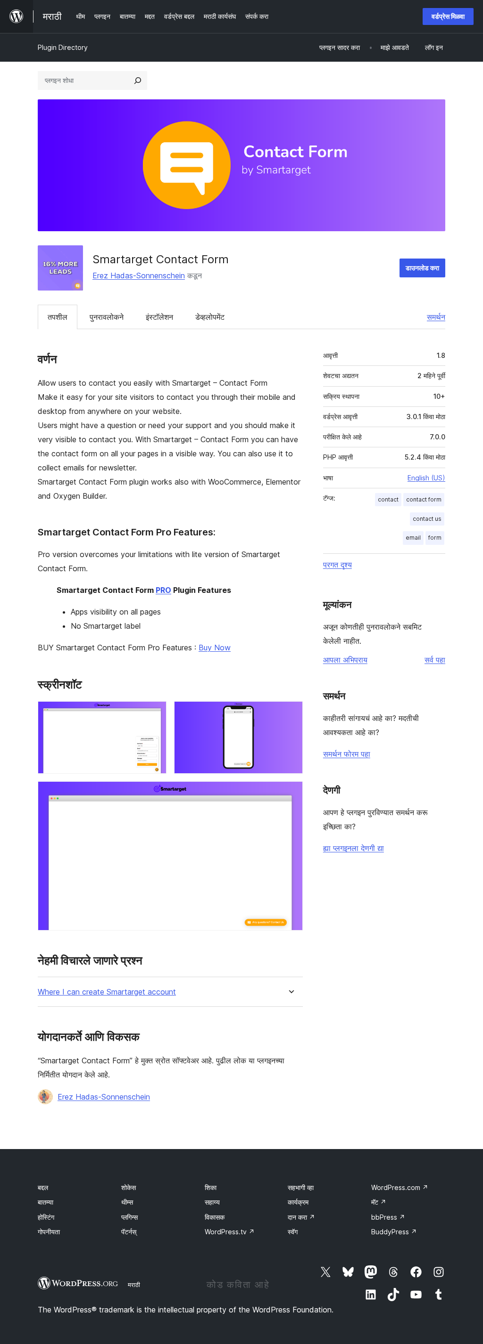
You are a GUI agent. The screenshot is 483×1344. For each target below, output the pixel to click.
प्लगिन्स (129, 1217)
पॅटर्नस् (128, 1232)
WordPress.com (399, 1187)
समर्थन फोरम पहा (346, 754)
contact (388, 499)
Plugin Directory (63, 47)
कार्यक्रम (298, 1202)
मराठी (134, 1284)
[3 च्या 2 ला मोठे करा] (290, 714)
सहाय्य (212, 1202)
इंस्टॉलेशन (159, 317)
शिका (211, 1187)
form (434, 537)
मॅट (378, 1202)
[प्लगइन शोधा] (137, 80)
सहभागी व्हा (301, 1187)
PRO (163, 590)
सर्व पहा (435, 659)
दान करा (301, 1217)
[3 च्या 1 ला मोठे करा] (153, 714)
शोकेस (128, 1187)
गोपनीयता (49, 1232)
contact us (427, 518)
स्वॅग (293, 1232)
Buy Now (215, 647)
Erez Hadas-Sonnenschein (138, 275)
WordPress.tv (230, 1232)
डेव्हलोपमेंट (210, 317)
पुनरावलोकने (107, 317)
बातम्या (45, 1202)
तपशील (57, 317)
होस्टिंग (46, 1217)
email (413, 537)
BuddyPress (394, 1232)
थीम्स (127, 1202)
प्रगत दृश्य (337, 564)
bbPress (388, 1217)
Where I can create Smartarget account (107, 992)
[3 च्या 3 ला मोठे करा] (290, 794)
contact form (423, 499)
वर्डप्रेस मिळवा (448, 16)
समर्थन (436, 317)
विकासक (215, 1217)
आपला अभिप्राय (345, 659)
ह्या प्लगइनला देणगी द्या (353, 848)
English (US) (426, 478)
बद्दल (43, 1187)
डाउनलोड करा (422, 268)
